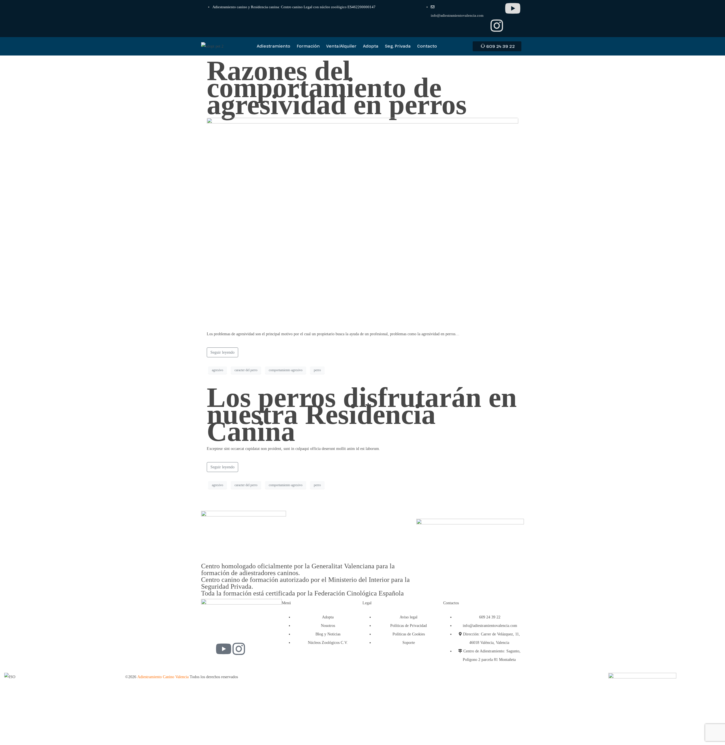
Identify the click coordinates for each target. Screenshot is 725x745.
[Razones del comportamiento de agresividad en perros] (362, 221)
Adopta (370, 46)
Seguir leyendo (222, 352)
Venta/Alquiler (341, 46)
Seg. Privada (398, 46)
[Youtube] (513, 8)
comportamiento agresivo (285, 370)
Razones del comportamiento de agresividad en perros (337, 87)
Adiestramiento (273, 46)
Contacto (427, 46)
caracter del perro (245, 370)
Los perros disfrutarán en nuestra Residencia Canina (362, 414)
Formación (308, 46)
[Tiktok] (497, 8)
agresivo (217, 370)
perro (317, 370)
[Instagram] (497, 25)
